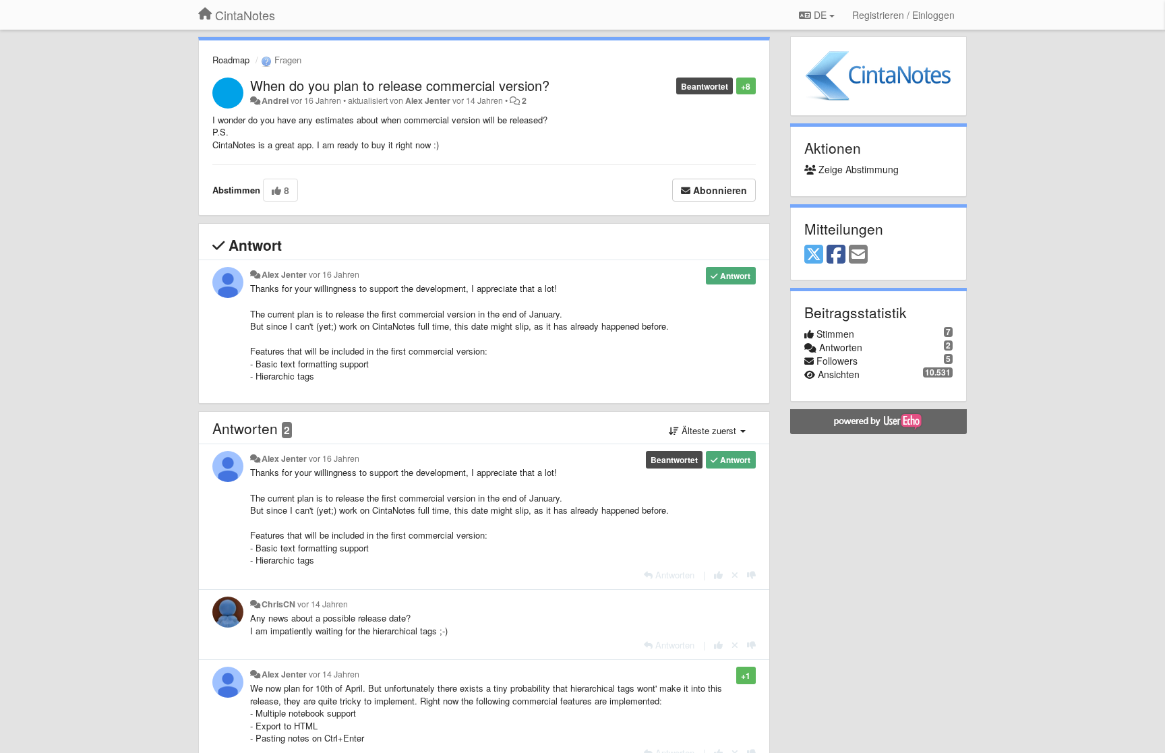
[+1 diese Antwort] (718, 574)
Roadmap (230, 59)
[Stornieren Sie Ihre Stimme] (734, 574)
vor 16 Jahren (334, 274)
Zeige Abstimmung (857, 169)
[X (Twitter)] (813, 254)
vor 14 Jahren (322, 604)
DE (820, 15)
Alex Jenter (427, 100)
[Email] (858, 254)
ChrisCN (278, 604)
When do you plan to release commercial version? (399, 85)
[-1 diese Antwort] (751, 574)
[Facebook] (836, 254)
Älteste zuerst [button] (709, 430)
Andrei (275, 100)
